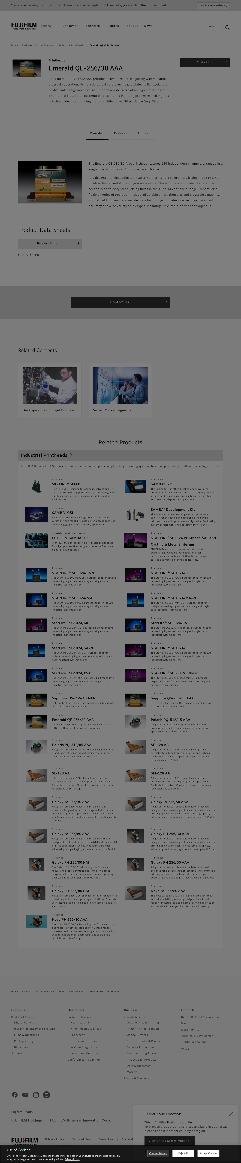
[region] (120, 1154)
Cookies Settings (158, 1153)
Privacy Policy (72, 1159)
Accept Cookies (208, 1153)
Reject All (183, 1153)
